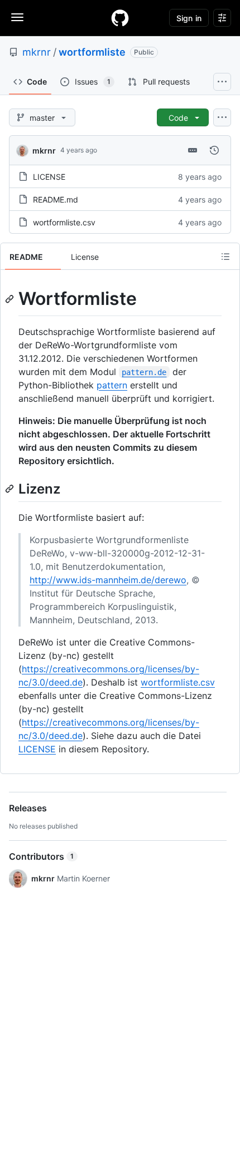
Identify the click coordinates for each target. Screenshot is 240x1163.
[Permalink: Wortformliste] (10, 299)
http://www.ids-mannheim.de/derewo (108, 579)
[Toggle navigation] (17, 17)
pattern (112, 385)
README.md (55, 199)
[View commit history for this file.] (214, 150)
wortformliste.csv (64, 222)
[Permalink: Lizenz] (10, 488)
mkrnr (36, 52)
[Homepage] (120, 18)
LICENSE (49, 176)
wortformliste (92, 52)
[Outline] (225, 256)
